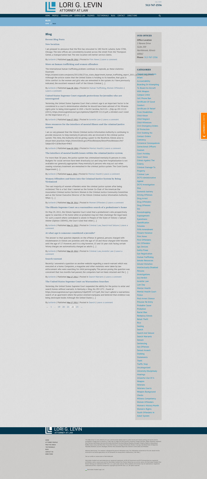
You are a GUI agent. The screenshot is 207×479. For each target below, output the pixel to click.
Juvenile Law (80, 15)
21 (68, 307)
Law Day (141, 284)
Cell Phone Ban (144, 98)
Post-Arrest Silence (146, 298)
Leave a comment (109, 59)
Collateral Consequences (148, 143)
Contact (121, 15)
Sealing (140, 326)
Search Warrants (96, 276)
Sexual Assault (144, 350)
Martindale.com (108, 456)
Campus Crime (143, 94)
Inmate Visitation (144, 264)
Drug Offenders (144, 201)
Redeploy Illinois (144, 315)
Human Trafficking (97, 88)
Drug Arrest (142, 198)
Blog (113, 15)
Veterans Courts (144, 388)
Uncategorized (143, 367)
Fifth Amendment (145, 229)
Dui (138, 208)
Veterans (141, 384)
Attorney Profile (51, 442)
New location (52, 44)
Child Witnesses (144, 122)
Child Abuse (142, 115)
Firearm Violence (144, 232)
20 (63, 307)
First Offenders (144, 239)
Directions (132, 15)
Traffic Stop (142, 364)
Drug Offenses (143, 205)
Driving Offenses (144, 194)
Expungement (143, 215)
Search (92, 302)
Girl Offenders (143, 243)
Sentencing (142, 343)
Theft (139, 360)
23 (77, 307)
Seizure (140, 340)
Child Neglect (143, 119)
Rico (139, 322)
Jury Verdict (142, 277)
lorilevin (52, 59)
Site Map (136, 452)
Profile (55, 15)
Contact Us (49, 452)
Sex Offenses (143, 346)
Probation (141, 308)
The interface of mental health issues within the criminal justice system (84, 153)
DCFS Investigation (146, 184)
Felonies (91, 15)
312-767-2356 (153, 5)
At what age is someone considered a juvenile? (70, 232)
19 (59, 307)
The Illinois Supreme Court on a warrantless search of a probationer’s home (86, 207)
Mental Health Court (146, 291)
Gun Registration (144, 253)
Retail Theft (142, 319)
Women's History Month (148, 405)
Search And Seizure (110, 225)
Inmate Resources (145, 260)
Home (47, 15)
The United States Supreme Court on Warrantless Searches (77, 281)
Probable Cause (144, 305)
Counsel (140, 150)
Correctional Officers (146, 146)
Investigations (143, 274)
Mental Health (96, 148)
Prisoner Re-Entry (145, 302)
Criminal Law (66, 15)
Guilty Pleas (142, 250)
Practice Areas (50, 445)
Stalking (140, 353)
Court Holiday (143, 153)
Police (140, 295)
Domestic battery (145, 191)
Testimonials (103, 15)
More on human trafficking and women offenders (71, 64)
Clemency (141, 139)
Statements (142, 357)
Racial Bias (142, 312)
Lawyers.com (99, 456)
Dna (139, 188)
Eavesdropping (143, 212)
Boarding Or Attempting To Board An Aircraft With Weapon (148, 88)
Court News (142, 157)
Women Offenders (115, 88)
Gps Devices (142, 246)
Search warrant (53, 258)
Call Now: (158, 2)
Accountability (143, 81)
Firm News (94, 59)
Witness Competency (146, 398)
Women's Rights (144, 409)
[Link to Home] (73, 6)
